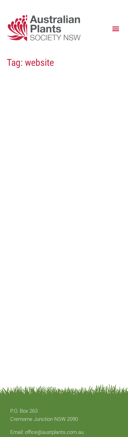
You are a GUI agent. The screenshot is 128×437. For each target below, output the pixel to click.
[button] (115, 28)
